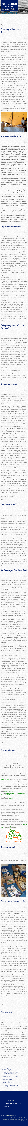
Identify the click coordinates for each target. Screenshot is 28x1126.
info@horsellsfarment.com (10, 827)
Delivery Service (6, 1119)
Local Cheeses (14, 1117)
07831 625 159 (11, 1100)
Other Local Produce (19, 1119)
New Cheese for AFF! (9, 504)
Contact (25, 1120)
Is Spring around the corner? (11, 136)
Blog (22, 1120)
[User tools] (25, 38)
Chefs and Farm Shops (22, 1117)
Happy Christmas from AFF (11, 226)
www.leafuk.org (24, 823)
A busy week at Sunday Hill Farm (14, 901)
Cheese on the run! (8, 847)
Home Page (8, 1117)
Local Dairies (11, 1119)
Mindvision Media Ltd (11, 1115)
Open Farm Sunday (8, 750)
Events (25, 1119)
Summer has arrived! (9, 384)
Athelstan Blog (6, 1012)
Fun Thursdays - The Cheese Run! (14, 570)
